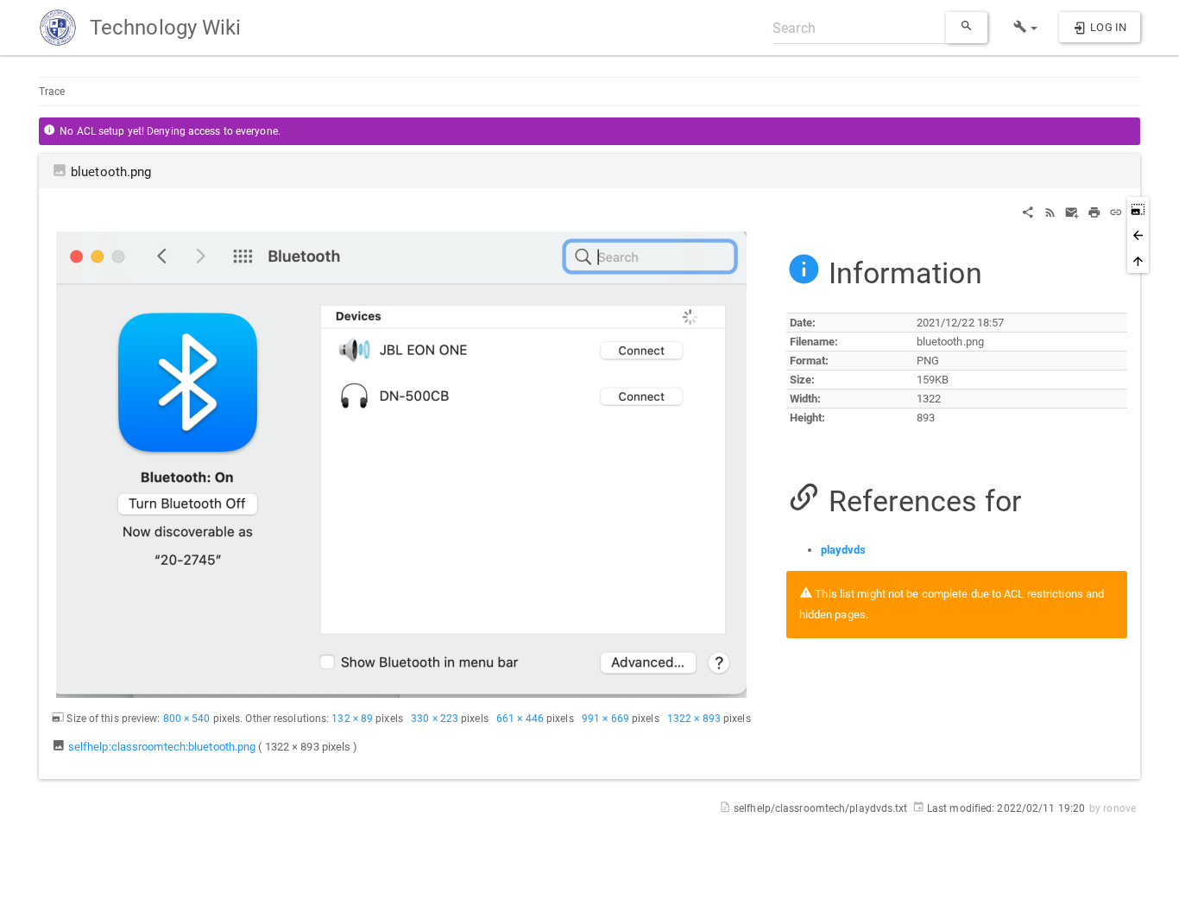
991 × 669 (605, 719)
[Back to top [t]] (1138, 261)
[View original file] (401, 464)
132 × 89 (352, 719)
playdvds (844, 549)
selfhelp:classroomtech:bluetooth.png (162, 746)
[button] (1025, 27)
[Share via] (1028, 211)
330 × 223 (434, 719)
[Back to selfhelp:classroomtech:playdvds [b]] (1138, 235)
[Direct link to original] (1138, 209)
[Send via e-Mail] (1072, 211)
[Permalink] (1116, 211)
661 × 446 (520, 719)
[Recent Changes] (1050, 211)
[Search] (966, 27)
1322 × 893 (694, 719)
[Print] (1094, 211)
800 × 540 (187, 719)
